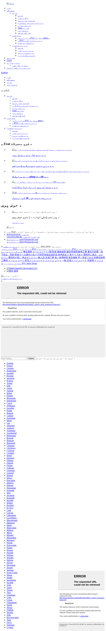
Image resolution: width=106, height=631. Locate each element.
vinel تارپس (23, 28)
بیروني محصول (20, 45)
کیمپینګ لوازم (26, 55)
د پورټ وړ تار (25, 50)
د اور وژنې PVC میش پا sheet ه (34, 38)
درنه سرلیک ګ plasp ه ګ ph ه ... (30, 176)
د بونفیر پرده (26, 53)
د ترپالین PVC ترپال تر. (16, 249)
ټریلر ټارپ (24, 25)
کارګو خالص (24, 33)
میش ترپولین (14, 263)
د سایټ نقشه (10, 246)
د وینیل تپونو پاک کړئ (30, 23)
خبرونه (11, 58)
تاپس (15, 13)
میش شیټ (16, 35)
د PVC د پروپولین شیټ (30, 40)
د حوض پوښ (23, 30)
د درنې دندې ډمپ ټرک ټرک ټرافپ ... (33, 165)
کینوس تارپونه (26, 20)
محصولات (11, 10)
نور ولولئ (18, 222)
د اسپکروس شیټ (26, 43)
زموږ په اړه (13, 63)
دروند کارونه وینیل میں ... (29, 155)
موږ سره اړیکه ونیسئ (18, 68)
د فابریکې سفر (20, 65)
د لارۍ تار (23, 18)
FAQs (9, 60)
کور (9, 8)
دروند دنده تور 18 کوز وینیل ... (31, 198)
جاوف (20, 15)
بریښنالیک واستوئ (11, 278)
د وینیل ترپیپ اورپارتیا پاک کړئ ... (35, 187)
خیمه (20, 48)
